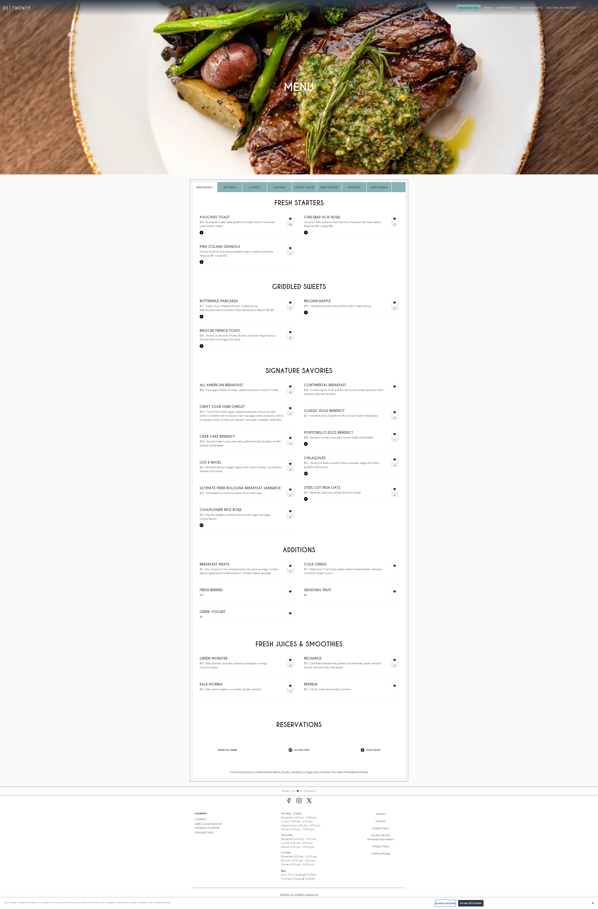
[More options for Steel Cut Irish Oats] (394, 489)
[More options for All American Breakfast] (290, 386)
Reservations (468, 7)
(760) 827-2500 (204, 832)
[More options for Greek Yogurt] (290, 613)
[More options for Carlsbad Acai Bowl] (394, 219)
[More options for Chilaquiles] (394, 459)
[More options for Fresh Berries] (290, 591)
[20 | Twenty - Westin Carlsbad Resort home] (16, 8)
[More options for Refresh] (394, 686)
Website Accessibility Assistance (299, 894)
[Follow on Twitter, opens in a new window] (309, 801)
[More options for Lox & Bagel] (290, 464)
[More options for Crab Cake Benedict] (290, 438)
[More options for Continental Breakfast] (394, 386)
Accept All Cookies (471, 903)
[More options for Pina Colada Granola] (290, 248)
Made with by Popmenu (159, 791)
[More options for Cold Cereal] (394, 566)
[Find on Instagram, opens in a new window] (299, 801)
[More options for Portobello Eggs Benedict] (394, 434)
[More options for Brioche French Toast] (290, 332)
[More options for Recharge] (394, 660)
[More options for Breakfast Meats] (290, 566)
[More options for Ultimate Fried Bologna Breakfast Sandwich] (290, 489)
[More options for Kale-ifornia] (290, 686)
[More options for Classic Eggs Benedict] (394, 412)
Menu (488, 7)
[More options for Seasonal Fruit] (394, 591)
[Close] (593, 903)
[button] (563, 8)
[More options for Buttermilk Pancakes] (290, 302)
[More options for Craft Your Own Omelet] (290, 408)
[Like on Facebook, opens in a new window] (289, 801)
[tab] (204, 187)
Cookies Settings (445, 903)
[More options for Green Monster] (290, 660)
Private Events (531, 7)
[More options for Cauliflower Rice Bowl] (290, 511)
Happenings (506, 7)
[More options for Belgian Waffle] (394, 302)
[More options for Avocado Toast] (290, 219)
